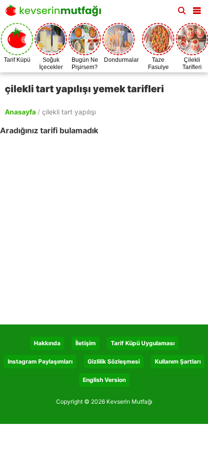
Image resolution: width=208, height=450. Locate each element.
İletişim (85, 343)
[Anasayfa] (55, 13)
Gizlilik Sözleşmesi (114, 361)
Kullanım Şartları (178, 361)
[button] (197, 8)
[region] (104, 224)
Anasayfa (20, 112)
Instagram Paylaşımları (40, 361)
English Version (104, 379)
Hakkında (47, 343)
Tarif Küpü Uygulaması (143, 343)
